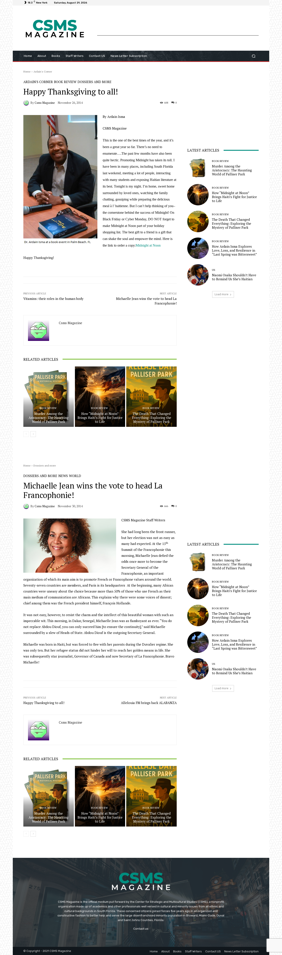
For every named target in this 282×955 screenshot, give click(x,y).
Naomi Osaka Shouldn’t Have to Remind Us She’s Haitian (234, 277)
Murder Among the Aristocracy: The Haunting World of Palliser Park (49, 417)
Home (27, 71)
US (213, 270)
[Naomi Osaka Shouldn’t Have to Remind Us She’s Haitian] (198, 275)
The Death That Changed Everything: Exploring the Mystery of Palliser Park (151, 417)
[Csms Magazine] (26, 103)
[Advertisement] (178, 25)
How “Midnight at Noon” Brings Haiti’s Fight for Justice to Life (100, 417)
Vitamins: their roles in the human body (53, 298)
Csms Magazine (45, 102)
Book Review (65, 82)
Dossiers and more (94, 82)
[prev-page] (26, 434)
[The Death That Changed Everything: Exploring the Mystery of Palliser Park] (151, 396)
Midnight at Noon (148, 245)
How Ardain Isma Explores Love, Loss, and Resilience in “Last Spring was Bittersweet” (234, 250)
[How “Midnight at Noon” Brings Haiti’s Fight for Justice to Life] (100, 396)
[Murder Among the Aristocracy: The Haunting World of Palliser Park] (48, 396)
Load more (221, 294)
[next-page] (33, 434)
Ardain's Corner (42, 71)
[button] (253, 56)
